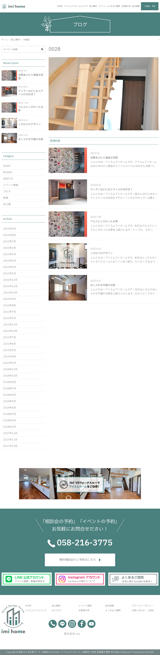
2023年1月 (9, 273)
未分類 (7, 204)
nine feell (149, 652)
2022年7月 (9, 312)
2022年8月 (9, 305)
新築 (5, 198)
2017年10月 (10, 446)
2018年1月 (9, 427)
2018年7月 (9, 388)
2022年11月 (10, 286)
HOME (59, 6)
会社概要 (136, 6)
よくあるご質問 (113, 6)
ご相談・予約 (149, 6)
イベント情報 (10, 185)
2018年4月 (9, 408)
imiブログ (56, 610)
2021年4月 (9, 357)
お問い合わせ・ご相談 (143, 610)
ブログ (7, 191)
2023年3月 (9, 261)
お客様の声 (126, 6)
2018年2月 (9, 420)
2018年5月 (9, 401)
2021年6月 (9, 344)
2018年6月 (9, 395)
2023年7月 (9, 241)
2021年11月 (10, 325)
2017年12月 (10, 433)
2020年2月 (9, 363)
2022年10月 (10, 293)
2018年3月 (9, 414)
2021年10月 (10, 331)
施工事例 (93, 6)
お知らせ (8, 179)
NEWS (6, 166)
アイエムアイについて (36, 610)
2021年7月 (9, 337)
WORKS (7, 172)
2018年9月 (9, 382)
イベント (102, 6)
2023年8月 (9, 235)
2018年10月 (10, 376)
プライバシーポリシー (143, 605)
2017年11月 (10, 440)
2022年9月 (9, 299)
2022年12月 (10, 280)
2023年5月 (9, 254)
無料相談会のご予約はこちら (77, 560)
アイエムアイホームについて (76, 6)
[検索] (42, 49)
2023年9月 (9, 229)
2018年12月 (10, 369)
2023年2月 (9, 267)
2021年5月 (9, 350)
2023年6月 (9, 248)
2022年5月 (9, 318)
